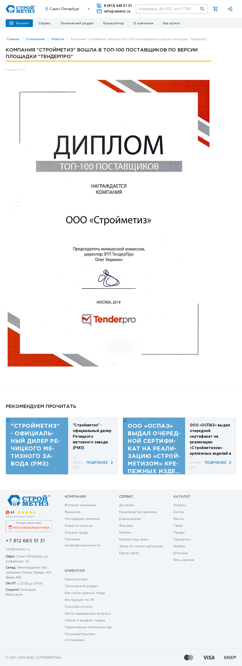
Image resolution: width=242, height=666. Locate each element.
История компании (80, 505)
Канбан (125, 532)
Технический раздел (81, 586)
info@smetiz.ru (18, 549)
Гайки (178, 525)
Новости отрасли (79, 525)
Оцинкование (130, 519)
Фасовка (126, 525)
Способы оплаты (79, 606)
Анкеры (179, 505)
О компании (35, 39)
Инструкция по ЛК (79, 600)
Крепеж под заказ (133, 539)
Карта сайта (129, 553)
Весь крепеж (183, 560)
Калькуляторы (76, 579)
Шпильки (180, 553)
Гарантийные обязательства (88, 627)
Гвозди (179, 532)
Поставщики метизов (82, 519)
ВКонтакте (14, 594)
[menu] (45, 23)
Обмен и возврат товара (85, 620)
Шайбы (179, 546)
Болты (178, 512)
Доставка (126, 505)
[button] (202, 9)
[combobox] (67, 9)
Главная (13, 39)
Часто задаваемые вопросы (88, 613)
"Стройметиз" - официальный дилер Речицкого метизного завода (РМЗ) (92, 436)
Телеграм (27, 589)
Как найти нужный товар (85, 593)
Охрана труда (76, 532)
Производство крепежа (138, 512)
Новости (57, 39)
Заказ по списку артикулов (141, 546)
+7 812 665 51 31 (25, 541)
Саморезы (181, 539)
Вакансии (72, 512)
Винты (178, 519)
